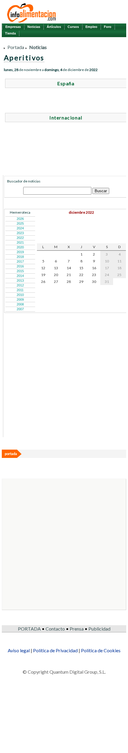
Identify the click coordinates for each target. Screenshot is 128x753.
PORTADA (29, 628)
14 (69, 268)
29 (81, 281)
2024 (20, 228)
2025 (20, 223)
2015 (20, 271)
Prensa (77, 628)
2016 (20, 266)
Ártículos (54, 27)
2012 (20, 285)
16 (94, 268)
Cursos (73, 27)
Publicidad (99, 628)
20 (56, 274)
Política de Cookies (101, 650)
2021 (20, 242)
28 (69, 281)
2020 (20, 247)
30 (94, 281)
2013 (20, 280)
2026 (20, 218)
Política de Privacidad (55, 650)
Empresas (13, 27)
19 (43, 274)
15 (81, 268)
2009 (20, 299)
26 (43, 281)
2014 (20, 276)
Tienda (10, 33)
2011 (20, 290)
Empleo (91, 27)
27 (56, 281)
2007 (20, 309)
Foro (107, 27)
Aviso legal (19, 650)
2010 (20, 295)
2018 (20, 257)
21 (69, 274)
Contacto (55, 628)
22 (81, 274)
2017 (20, 261)
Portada (15, 47)
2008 (20, 304)
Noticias (33, 27)
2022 (20, 238)
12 (43, 268)
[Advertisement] (48, 399)
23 (94, 274)
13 (56, 268)
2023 (20, 233)
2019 (20, 252)
